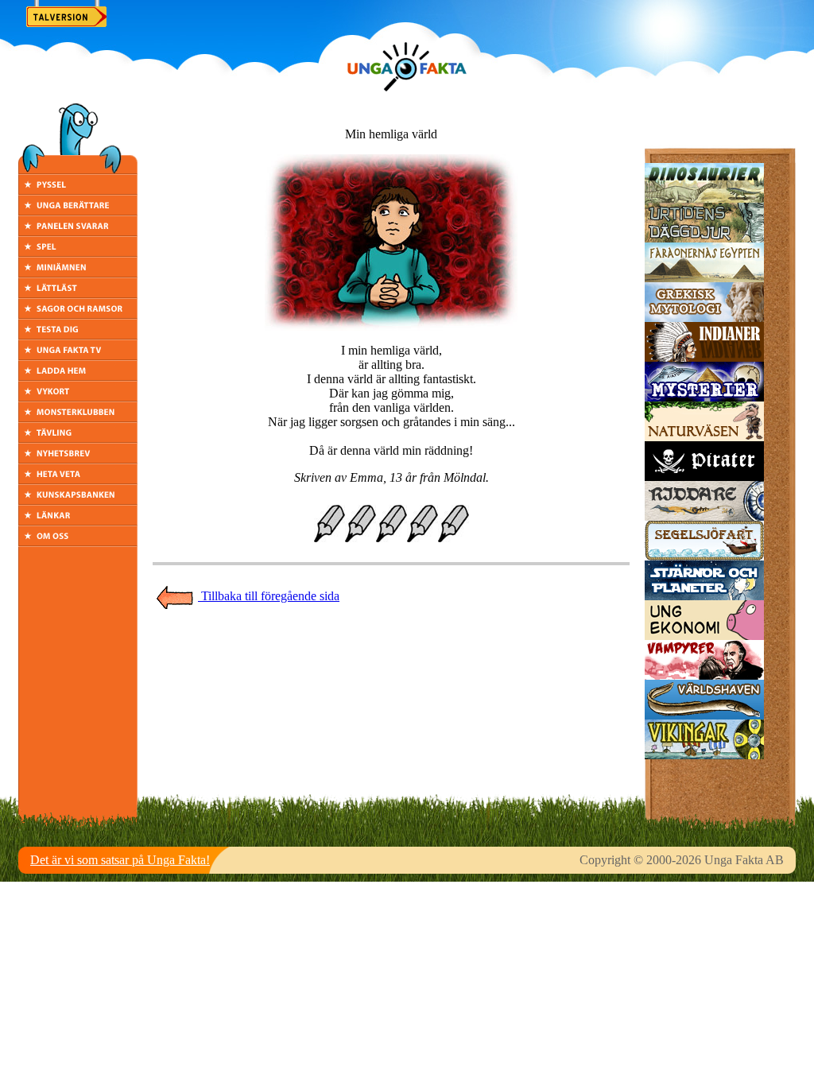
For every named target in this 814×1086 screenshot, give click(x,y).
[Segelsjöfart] (704, 556)
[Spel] (78, 252)
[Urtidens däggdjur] (704, 238)
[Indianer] (704, 357)
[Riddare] (704, 516)
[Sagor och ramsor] (78, 314)
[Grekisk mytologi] (704, 317)
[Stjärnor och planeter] (704, 596)
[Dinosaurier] (704, 198)
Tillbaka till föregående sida (268, 596)
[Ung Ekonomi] (704, 635)
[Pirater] (704, 476)
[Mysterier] (704, 397)
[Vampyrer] (704, 675)
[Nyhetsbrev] (78, 459)
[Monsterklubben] (78, 418)
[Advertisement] (391, 645)
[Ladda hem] (78, 376)
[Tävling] (78, 438)
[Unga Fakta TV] (78, 356)
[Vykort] (78, 397)
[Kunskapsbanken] (78, 500)
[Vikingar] (704, 755)
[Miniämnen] (78, 273)
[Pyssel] (78, 190)
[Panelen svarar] (78, 232)
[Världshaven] (704, 715)
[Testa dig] (78, 335)
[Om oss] (78, 542)
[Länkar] (78, 521)
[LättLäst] (78, 294)
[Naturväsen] (704, 437)
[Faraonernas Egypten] (704, 278)
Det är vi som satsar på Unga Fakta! (120, 860)
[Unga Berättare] (78, 211)
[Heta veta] (78, 480)
